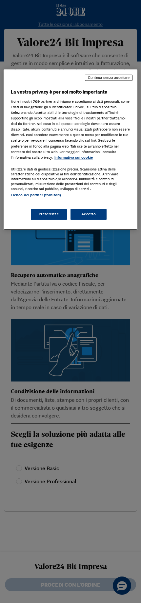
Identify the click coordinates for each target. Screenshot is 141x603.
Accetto (88, 214)
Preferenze (49, 214)
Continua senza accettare (109, 78)
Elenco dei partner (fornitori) (36, 195)
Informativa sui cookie (73, 157)
